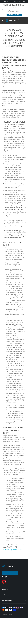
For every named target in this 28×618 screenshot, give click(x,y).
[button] (25, 20)
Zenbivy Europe (8, 614)
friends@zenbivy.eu (13, 549)
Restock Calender (14, 14)
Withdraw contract (10, 573)
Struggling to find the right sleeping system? (14, 1)
